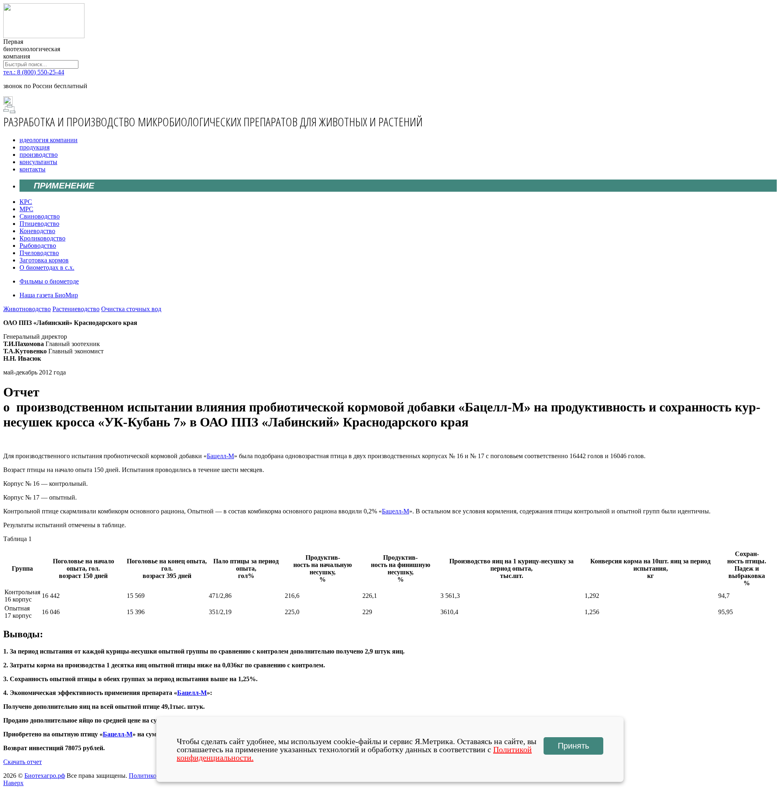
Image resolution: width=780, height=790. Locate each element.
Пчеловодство (39, 252)
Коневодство (37, 230)
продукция (35, 147)
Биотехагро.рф (44, 775)
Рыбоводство (38, 245)
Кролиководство (42, 238)
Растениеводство (76, 308)
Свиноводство (40, 216)
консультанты (38, 161)
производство (39, 154)
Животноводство (27, 308)
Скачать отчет (22, 761)
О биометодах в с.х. (47, 267)
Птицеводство (39, 223)
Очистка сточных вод (131, 308)
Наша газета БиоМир (49, 295)
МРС (26, 209)
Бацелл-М (220, 455)
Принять (573, 745)
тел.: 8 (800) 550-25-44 (33, 72)
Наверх (13, 782)
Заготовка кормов (44, 260)
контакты (33, 169)
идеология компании (49, 139)
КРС (26, 201)
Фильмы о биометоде (49, 281)
